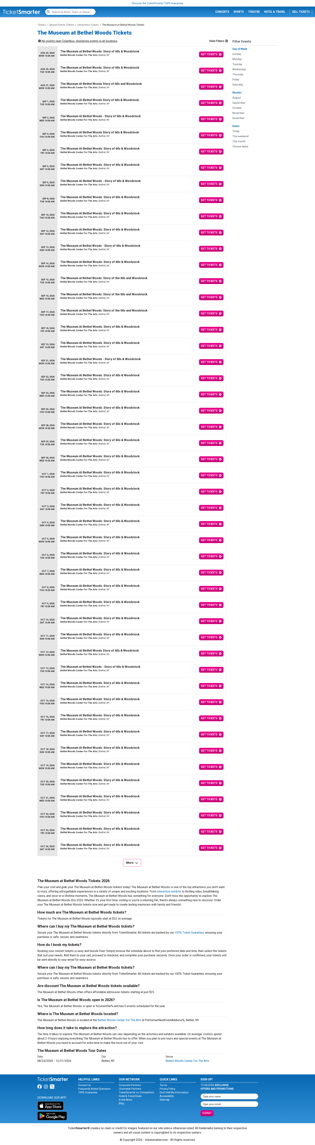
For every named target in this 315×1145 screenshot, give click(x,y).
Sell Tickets (301, 11)
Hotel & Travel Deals (130, 1096)
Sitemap (165, 1099)
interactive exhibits (169, 891)
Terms (163, 1085)
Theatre (254, 11)
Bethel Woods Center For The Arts (119, 1020)
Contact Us (84, 1085)
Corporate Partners (130, 1085)
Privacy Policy (167, 1088)
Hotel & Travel (274, 11)
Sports (239, 11)
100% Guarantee (87, 1092)
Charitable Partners (130, 1088)
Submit (207, 1113)
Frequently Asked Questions (94, 1088)
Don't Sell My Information (174, 1092)
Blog (121, 1103)
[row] (132, 54)
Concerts (222, 11)
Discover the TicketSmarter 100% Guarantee (157, 3)
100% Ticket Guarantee (189, 932)
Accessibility (167, 1096)
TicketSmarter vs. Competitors (136, 1092)
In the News (125, 1099)
